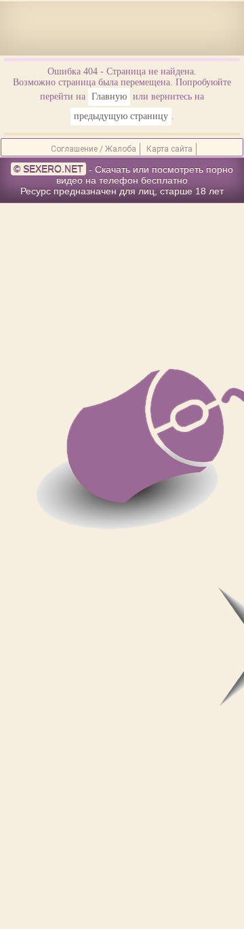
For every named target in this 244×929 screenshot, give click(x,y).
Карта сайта (169, 149)
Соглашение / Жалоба (93, 149)
